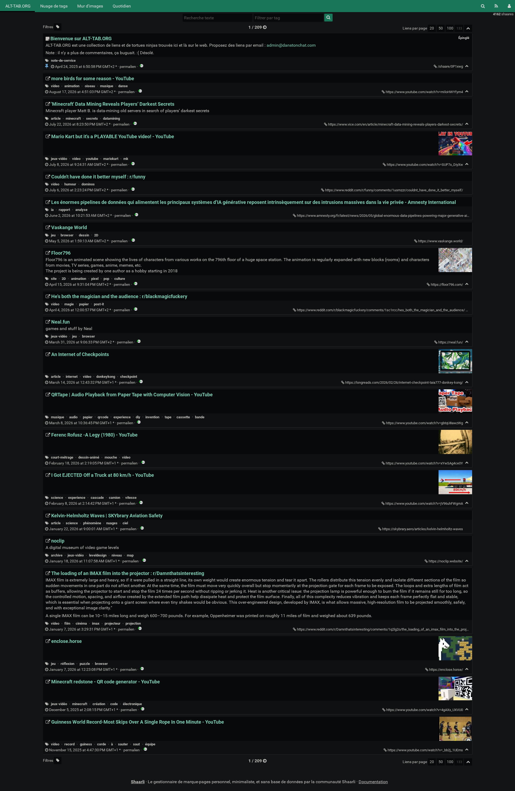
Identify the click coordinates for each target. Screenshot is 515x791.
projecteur (112, 623)
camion (114, 498)
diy (138, 417)
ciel (125, 523)
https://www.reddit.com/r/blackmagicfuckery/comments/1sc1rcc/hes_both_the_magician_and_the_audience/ (381, 310)
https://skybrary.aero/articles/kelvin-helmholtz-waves (422, 529)
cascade (97, 498)
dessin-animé (88, 457)
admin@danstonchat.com (291, 45)
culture (119, 279)
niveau (117, 555)
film (67, 623)
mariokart (110, 159)
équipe (150, 744)
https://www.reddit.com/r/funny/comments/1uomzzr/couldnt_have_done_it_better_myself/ (394, 190)
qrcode (103, 417)
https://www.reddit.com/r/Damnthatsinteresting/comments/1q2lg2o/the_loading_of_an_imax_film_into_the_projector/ (386, 629)
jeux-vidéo (59, 159)
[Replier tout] (468, 28)
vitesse (131, 498)
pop (106, 279)
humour (70, 184)
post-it (99, 304)
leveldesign (97, 555)
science (57, 498)
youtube (92, 159)
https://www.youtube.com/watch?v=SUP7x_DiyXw (425, 165)
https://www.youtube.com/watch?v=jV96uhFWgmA (424, 503)
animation (71, 86)
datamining (111, 118)
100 (450, 28)
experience (122, 417)
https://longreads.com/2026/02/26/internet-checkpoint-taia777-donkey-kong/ (404, 382)
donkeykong (105, 377)
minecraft (73, 118)
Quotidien (122, 6)
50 (441, 28)
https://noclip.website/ (446, 561)
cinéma (81, 623)
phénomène (92, 523)
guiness (86, 744)
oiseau (90, 86)
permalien (95, 66)
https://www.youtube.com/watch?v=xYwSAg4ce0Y (424, 463)
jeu (53, 235)
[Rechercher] (483, 6)
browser (67, 235)
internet (72, 377)
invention (152, 417)
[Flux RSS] (496, 6)
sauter (123, 744)
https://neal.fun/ (450, 342)
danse (123, 86)
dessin (84, 235)
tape (168, 417)
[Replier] (467, 66)
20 (432, 28)
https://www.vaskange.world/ (440, 241)
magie (69, 304)
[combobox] (288, 18)
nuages (111, 523)
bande (199, 417)
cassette (183, 417)
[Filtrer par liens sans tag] (57, 27)
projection (133, 623)
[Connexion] (509, 6)
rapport (64, 210)
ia (52, 210)
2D (96, 235)
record (69, 744)
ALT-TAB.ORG (17, 6)
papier (84, 304)
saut (136, 744)
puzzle (85, 664)
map (130, 555)
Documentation (373, 781)
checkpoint (128, 377)
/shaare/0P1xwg (450, 66)
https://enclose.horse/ (446, 670)
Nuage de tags (54, 6)
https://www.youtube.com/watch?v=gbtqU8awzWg (424, 423)
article (56, 118)
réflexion (67, 664)
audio (73, 417)
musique (106, 86)
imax (96, 623)
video (55, 86)
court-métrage (62, 457)
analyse (81, 210)
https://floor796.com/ (447, 285)
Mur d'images (90, 6)
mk (125, 159)
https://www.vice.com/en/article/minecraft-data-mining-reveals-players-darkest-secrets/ (395, 124)
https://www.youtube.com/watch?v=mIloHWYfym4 (424, 92)
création (99, 704)
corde (101, 744)
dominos (88, 184)
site (54, 279)
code (114, 704)
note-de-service (63, 60)
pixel (94, 279)
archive (56, 555)
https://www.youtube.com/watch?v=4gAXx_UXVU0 (424, 710)
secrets (92, 118)
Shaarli (138, 781)
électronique (132, 704)
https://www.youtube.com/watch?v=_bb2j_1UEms (425, 750)
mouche (111, 457)
